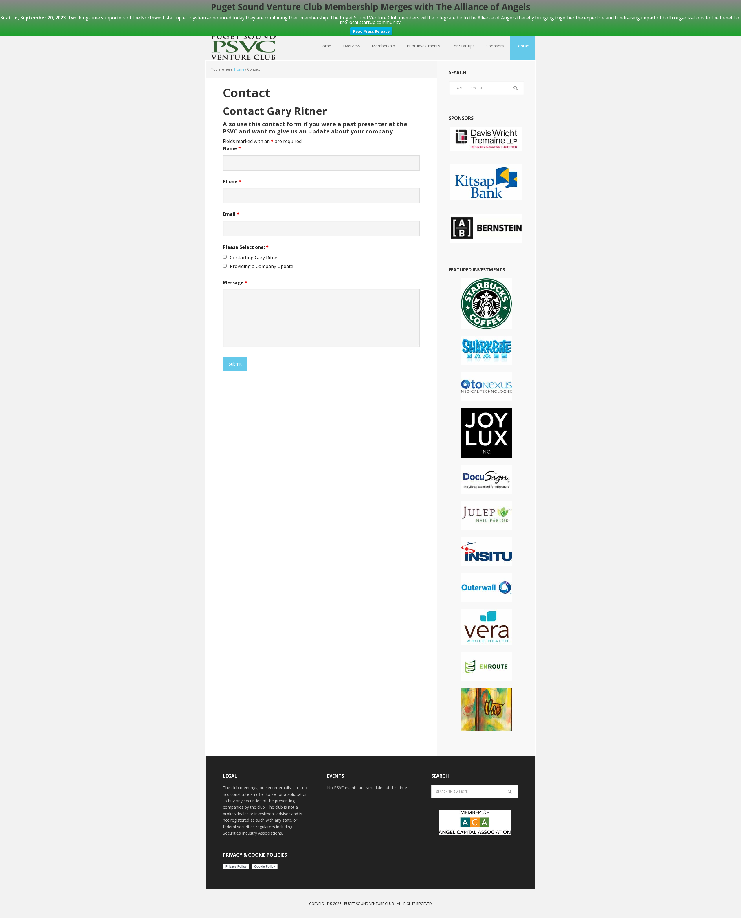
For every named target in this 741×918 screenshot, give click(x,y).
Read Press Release (371, 31)
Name (232, 148)
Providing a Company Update (261, 266)
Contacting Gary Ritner (254, 257)
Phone (232, 181)
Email (231, 214)
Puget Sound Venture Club (243, 46)
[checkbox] (225, 257)
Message (235, 282)
